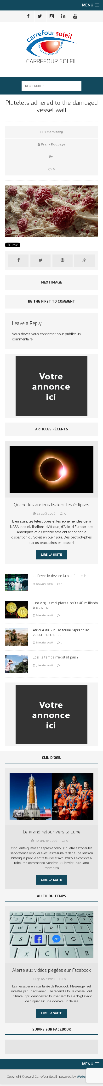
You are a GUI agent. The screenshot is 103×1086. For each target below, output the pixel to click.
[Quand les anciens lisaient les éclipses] (51, 490)
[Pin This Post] (62, 260)
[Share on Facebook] (18, 260)
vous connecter (43, 334)
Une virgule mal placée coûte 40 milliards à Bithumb (65, 605)
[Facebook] (28, 16)
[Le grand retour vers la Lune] (51, 817)
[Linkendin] (63, 16)
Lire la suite (51, 554)
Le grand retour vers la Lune (51, 832)
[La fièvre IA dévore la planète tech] (16, 589)
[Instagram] (51, 16)
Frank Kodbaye (53, 144)
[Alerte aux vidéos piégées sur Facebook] (51, 955)
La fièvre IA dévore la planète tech (59, 576)
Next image (51, 282)
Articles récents (51, 429)
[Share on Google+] (84, 260)
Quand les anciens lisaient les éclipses (51, 505)
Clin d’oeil (51, 758)
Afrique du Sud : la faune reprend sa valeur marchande (61, 632)
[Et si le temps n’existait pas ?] (16, 670)
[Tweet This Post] (40, 260)
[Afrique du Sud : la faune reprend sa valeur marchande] (16, 643)
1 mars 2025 (53, 132)
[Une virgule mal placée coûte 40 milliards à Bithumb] (16, 616)
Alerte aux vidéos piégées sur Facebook (51, 970)
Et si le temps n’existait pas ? (56, 657)
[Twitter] (40, 16)
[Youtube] (75, 16)
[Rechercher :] (51, 86)
